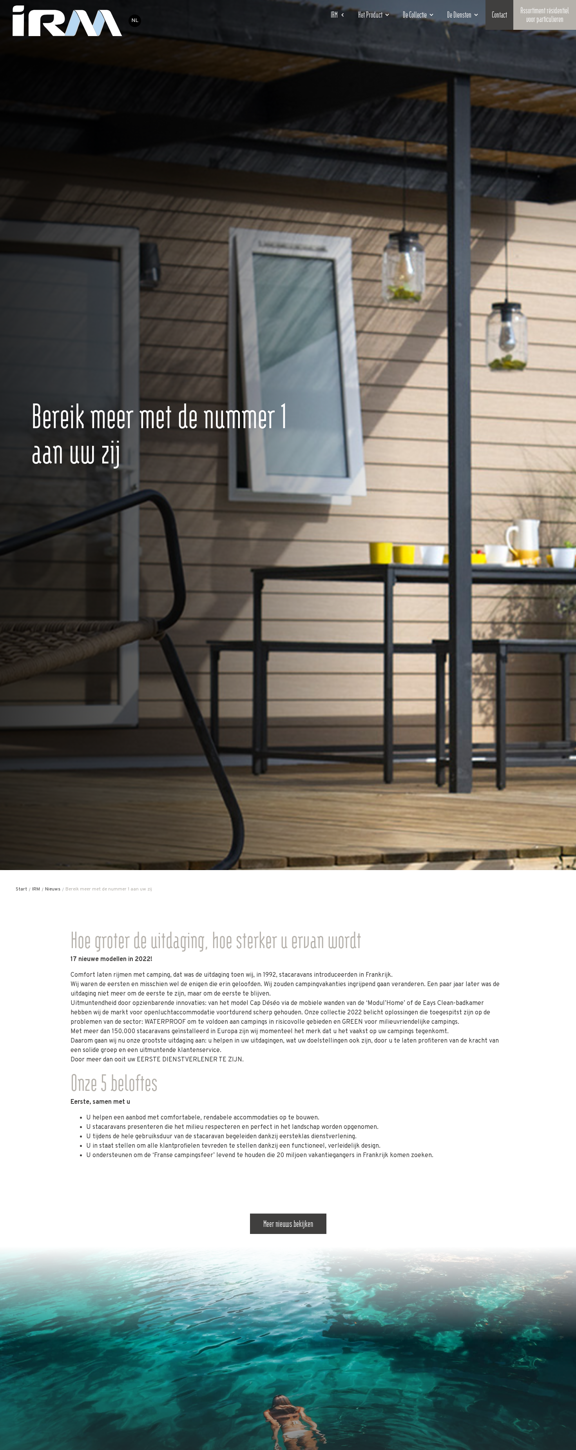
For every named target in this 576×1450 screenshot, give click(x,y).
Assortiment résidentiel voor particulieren (544, 15)
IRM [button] (334, 14)
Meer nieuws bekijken (288, 1223)
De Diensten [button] (459, 14)
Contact (499, 14)
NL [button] (134, 20)
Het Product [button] (370, 14)
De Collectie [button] (415, 14)
